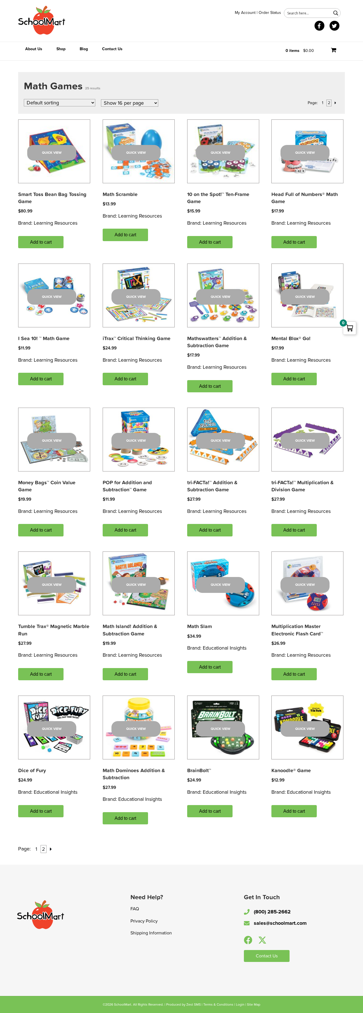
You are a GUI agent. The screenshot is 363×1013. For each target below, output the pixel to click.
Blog (84, 49)
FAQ (134, 909)
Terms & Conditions (218, 1004)
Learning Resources (55, 223)
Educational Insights (224, 648)
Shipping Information (151, 933)
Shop (61, 49)
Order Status (270, 12)
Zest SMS (193, 1004)
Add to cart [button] (41, 242)
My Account (245, 12)
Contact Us (112, 49)
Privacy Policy (144, 921)
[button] (248, 940)
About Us (33, 49)
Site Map (253, 1004)
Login (240, 1004)
